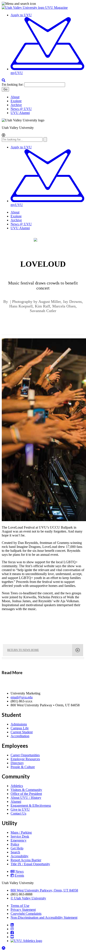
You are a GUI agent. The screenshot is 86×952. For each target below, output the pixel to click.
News (19, 871)
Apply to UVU (21, 15)
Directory (17, 763)
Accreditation (20, 736)
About (15, 97)
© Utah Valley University (28, 898)
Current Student (22, 732)
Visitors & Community (26, 790)
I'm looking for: (12, 84)
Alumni (16, 801)
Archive (16, 105)
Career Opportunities (25, 755)
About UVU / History (26, 797)
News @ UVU (21, 109)
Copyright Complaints (26, 913)
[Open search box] (3, 80)
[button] (43, 4)
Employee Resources (25, 759)
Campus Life (20, 728)
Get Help (17, 848)
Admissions (19, 724)
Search (15, 852)
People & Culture (23, 767)
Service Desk (20, 836)
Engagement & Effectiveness (31, 805)
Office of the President (26, 794)
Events (19, 875)
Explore (16, 101)
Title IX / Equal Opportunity (30, 864)
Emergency (18, 840)
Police (15, 844)
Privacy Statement (23, 909)
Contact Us (18, 813)
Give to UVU (20, 809)
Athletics (17, 786)
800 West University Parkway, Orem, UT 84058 (44, 890)
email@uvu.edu (22, 697)
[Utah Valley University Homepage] (23, 7)
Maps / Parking (21, 832)
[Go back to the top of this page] (4, 948)
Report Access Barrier (26, 860)
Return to (23, 650)
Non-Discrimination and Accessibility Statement (44, 917)
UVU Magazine (56, 7)
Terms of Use (20, 906)
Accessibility (19, 856)
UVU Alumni (20, 113)
